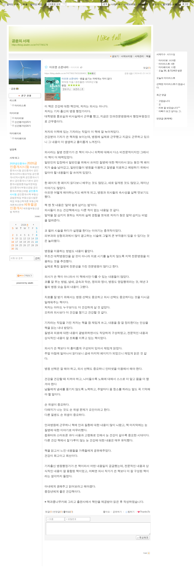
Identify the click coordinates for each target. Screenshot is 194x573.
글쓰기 (155, 4)
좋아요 (106, 511)
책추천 (16, 212)
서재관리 (143, 4)
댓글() (147, 68)
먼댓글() (58, 511)
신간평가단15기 (23, 122)
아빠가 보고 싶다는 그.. (170, 111)
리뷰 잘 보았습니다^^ (169, 107)
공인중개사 (27, 170)
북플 (25, 4)
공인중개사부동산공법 (21, 187)
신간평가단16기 (23, 125)
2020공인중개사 (18, 163)
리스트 (13, 100)
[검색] (37, 258)
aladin (30, 283)
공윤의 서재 (21, 41)
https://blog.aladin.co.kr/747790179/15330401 (65, 73)
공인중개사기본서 (24, 180)
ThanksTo (145, 511)
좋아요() (68, 511)
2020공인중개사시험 (23, 165)
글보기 (115, 56)
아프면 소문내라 (59, 67)
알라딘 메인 (36, 4)
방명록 (13, 149)
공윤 (126, 73)
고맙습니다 (164, 101)
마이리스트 (20, 105)
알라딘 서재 (12, 4)
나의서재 (115, 4)
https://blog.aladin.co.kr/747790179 (30, 45)
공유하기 (117, 511)
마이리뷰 (14, 113)
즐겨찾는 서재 (170, 4)
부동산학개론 (22, 201)
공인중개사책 (24, 194)
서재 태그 (14, 158)
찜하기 (131, 511)
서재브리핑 (129, 4)
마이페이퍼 (15, 133)
